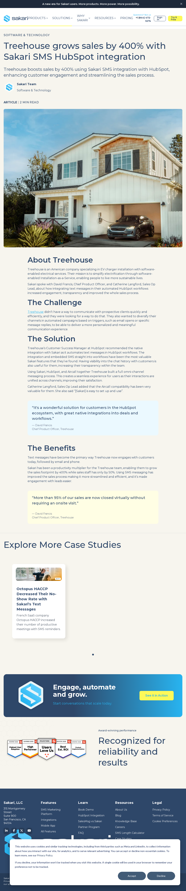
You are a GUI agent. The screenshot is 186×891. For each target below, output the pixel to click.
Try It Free (174, 18)
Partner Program (89, 827)
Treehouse (36, 312)
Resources (104, 18)
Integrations (48, 819)
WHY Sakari (82, 18)
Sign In (159, 18)
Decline (161, 875)
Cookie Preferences (164, 821)
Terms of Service (162, 815)
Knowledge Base (126, 821)
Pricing (126, 18)
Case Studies (123, 838)
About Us (121, 809)
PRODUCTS (37, 18)
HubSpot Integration (91, 815)
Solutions (61, 18)
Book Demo (86, 809)
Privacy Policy (44, 855)
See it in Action (156, 695)
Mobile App (48, 825)
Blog (118, 815)
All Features (48, 831)
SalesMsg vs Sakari (90, 821)
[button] (93, 654)
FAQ (81, 833)
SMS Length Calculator (129, 833)
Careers (120, 827)
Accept (132, 875)
